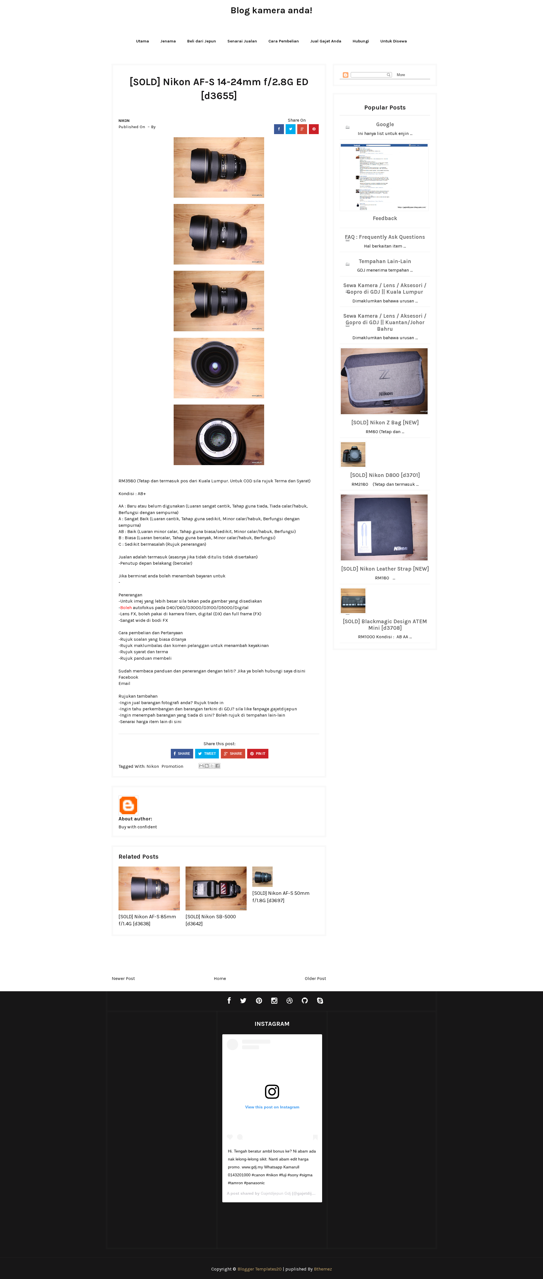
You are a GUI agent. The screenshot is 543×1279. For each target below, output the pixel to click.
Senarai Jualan (242, 41)
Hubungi (361, 41)
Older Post (315, 978)
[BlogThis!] (207, 766)
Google (385, 124)
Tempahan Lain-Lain (385, 261)
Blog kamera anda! (271, 10)
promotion (172, 766)
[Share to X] (212, 766)
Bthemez (323, 1269)
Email (124, 683)
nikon (124, 121)
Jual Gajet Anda (325, 41)
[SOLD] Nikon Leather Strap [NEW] (385, 569)
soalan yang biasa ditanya (160, 639)
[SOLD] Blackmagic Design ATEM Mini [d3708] (385, 624)
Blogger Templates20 (260, 1269)
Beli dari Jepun (201, 41)
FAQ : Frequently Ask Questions (385, 237)
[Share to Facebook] (217, 766)
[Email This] (201, 766)
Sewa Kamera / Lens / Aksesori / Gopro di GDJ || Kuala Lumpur (384, 288)
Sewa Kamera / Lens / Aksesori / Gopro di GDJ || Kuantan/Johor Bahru (384, 322)
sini (178, 721)
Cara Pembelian (283, 41)
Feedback (385, 218)
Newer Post (123, 978)
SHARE (183, 754)
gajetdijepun (283, 708)
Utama (142, 41)
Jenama (168, 41)
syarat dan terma (151, 651)
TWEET (209, 754)
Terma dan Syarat (291, 480)
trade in (215, 702)
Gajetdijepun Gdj (276, 1193)
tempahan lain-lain (265, 715)
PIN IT (260, 754)
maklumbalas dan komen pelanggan (171, 645)
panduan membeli (153, 658)
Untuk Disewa (393, 41)
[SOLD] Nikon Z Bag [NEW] (385, 423)
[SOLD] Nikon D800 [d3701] (385, 475)
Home (220, 978)
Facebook (128, 677)
